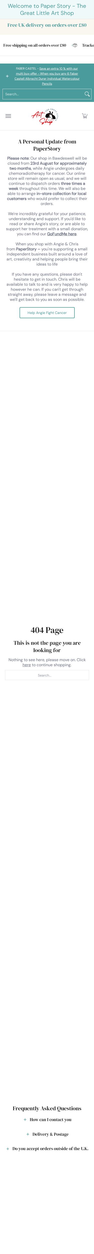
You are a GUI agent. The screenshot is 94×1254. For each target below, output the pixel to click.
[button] (84, 116)
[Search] (87, 94)
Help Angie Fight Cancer (47, 312)
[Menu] (8, 116)
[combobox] (43, 94)
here (27, 664)
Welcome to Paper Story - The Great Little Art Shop (47, 9)
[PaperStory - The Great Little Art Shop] (46, 116)
